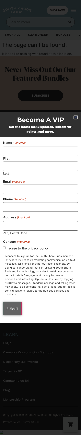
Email (14, 181)
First (6, 158)
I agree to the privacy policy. (28, 248)
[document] (40, 217)
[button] (75, 117)
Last (6, 173)
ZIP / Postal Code (15, 233)
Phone (15, 199)
